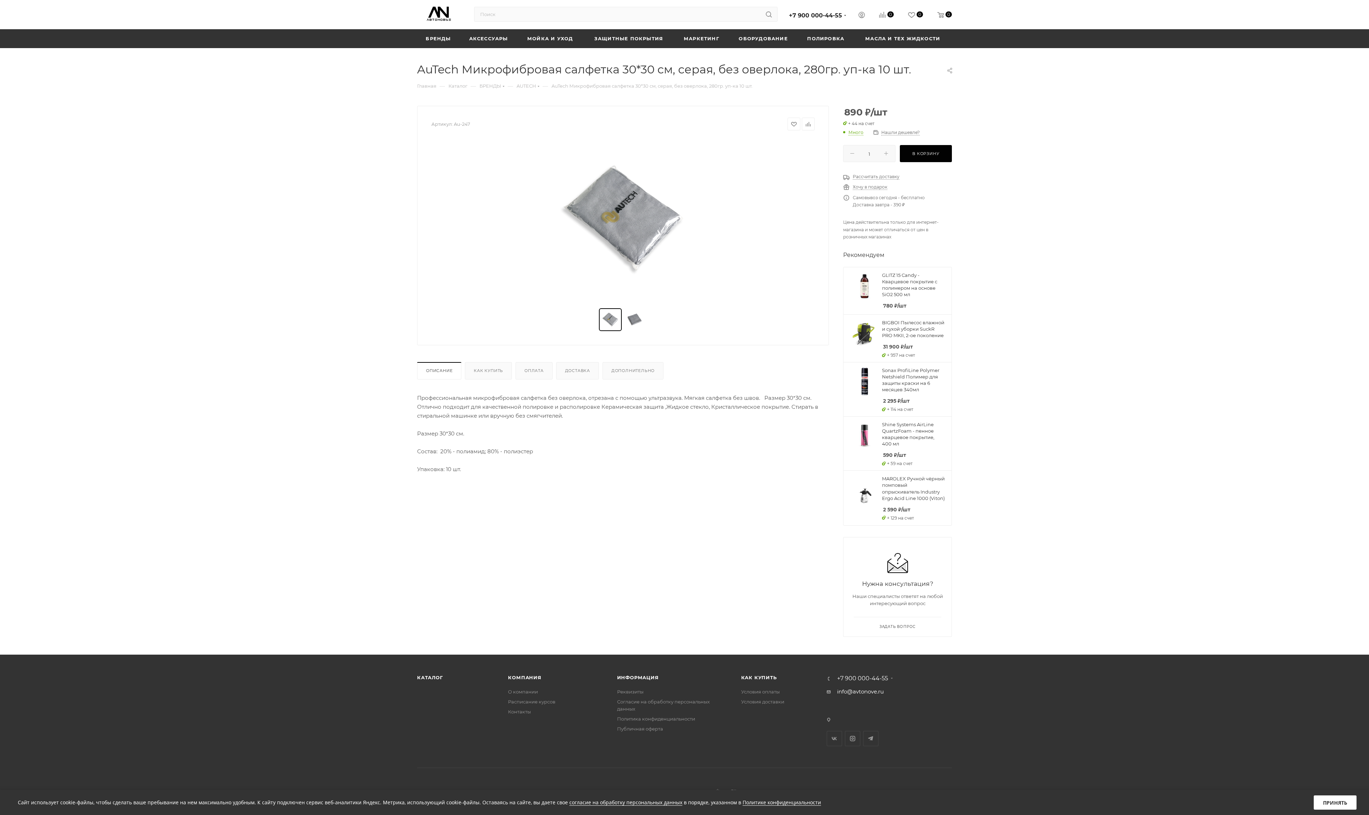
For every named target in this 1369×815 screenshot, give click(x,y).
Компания (524, 677)
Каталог (430, 677)
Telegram (870, 738)
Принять (1335, 802)
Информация (638, 677)
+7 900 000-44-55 (815, 15)
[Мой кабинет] (861, 15)
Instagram (852, 738)
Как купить (488, 370)
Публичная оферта (640, 729)
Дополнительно (633, 370)
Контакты (519, 712)
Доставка (577, 370)
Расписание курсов (531, 702)
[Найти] (769, 14)
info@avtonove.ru (860, 691)
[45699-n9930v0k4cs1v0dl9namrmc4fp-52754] (623, 219)
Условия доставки (762, 702)
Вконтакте (834, 738)
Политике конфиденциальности (782, 802)
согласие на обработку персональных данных (625, 802)
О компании (523, 692)
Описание (439, 370)
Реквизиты (630, 692)
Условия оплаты (760, 692)
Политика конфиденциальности (656, 719)
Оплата (534, 370)
